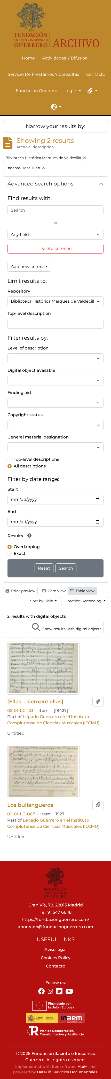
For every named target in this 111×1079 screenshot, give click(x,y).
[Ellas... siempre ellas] (35, 701)
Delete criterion (55, 248)
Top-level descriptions (36, 459)
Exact (20, 553)
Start (12, 489)
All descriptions (30, 466)
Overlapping (27, 546)
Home (28, 58)
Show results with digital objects (71, 629)
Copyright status (25, 414)
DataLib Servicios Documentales (67, 1072)
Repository (18, 291)
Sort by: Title (42, 601)
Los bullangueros (30, 805)
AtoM (83, 1066)
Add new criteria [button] (28, 266)
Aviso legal (55, 949)
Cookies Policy (55, 957)
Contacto (95, 74)
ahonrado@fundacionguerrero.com (55, 926)
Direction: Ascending (83, 601)
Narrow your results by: (55, 126)
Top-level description (29, 313)
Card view (56, 591)
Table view (84, 591)
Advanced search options (40, 184)
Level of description (28, 348)
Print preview (22, 591)
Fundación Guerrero (36, 90)
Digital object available (31, 370)
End (11, 511)
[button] (91, 91)
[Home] (53, 25)
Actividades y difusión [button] (65, 58)
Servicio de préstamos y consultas (43, 74)
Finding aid (19, 392)
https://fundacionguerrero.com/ (55, 919)
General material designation (38, 437)
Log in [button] (71, 91)
